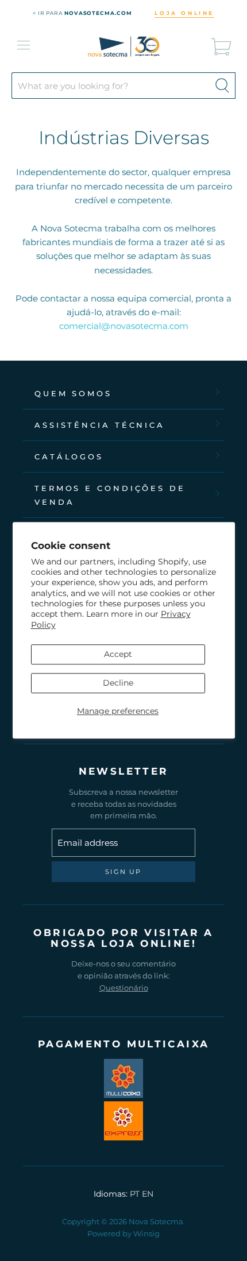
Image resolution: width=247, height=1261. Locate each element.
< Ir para (82, 13)
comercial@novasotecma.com (123, 325)
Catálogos (68, 456)
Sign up (123, 872)
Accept (118, 654)
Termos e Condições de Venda (110, 494)
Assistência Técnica (99, 425)
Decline (118, 683)
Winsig (146, 1233)
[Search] (222, 85)
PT (135, 1194)
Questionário (123, 987)
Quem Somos (73, 393)
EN (147, 1194)
